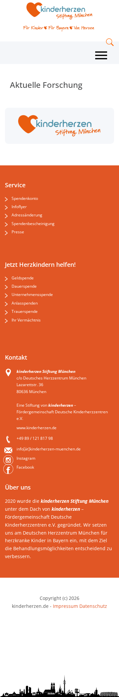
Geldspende (23, 278)
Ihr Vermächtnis (26, 320)
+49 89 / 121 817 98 (35, 438)
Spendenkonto (25, 198)
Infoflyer (19, 206)
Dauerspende (24, 286)
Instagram (26, 458)
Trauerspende (25, 311)
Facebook (25, 467)
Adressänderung (27, 215)
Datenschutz (92, 606)
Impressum (65, 606)
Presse (18, 232)
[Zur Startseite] (59, 11)
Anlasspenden (25, 303)
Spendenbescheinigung (33, 223)
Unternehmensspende (32, 294)
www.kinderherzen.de (37, 428)
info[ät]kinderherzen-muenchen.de (49, 449)
